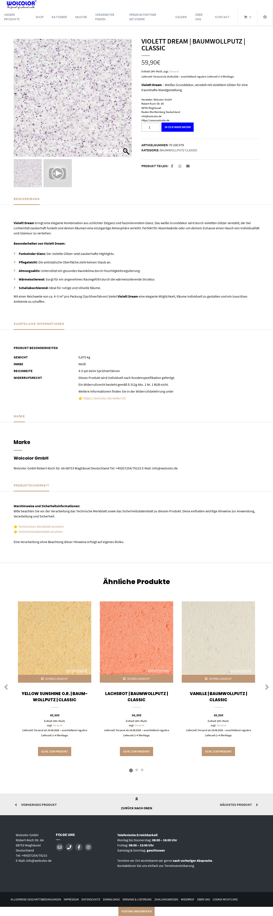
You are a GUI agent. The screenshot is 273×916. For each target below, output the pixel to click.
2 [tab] (136, 770)
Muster (81, 17)
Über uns (199, 17)
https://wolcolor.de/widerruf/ (105, 398)
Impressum (71, 899)
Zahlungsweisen (166, 899)
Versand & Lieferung (137, 899)
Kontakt (222, 17)
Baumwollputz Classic (178, 150)
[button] (126, 100)
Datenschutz (90, 899)
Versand (174, 71)
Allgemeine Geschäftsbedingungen (36, 899)
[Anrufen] (69, 847)
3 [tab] (142, 770)
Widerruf (187, 899)
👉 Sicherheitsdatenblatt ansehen (38, 531)
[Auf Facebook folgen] (79, 847)
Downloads (111, 899)
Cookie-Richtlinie (225, 899)
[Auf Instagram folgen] (88, 847)
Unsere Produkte (12, 17)
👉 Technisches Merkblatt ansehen (39, 526)
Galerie (181, 17)
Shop (40, 17)
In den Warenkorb (178, 127)
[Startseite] (22, 4)
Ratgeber (59, 17)
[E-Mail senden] (59, 847)
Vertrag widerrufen (137, 911)
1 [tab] (131, 770)
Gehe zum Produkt (54, 751)
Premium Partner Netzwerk (142, 17)
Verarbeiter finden (104, 17)
